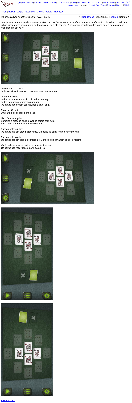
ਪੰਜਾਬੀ (128, 2)
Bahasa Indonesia (88, 2)
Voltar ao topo (8, 400)
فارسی (59, 2)
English (45, 2)
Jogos (20, 11)
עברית (73, 2)
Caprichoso (88, 17)
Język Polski (73, 5)
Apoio (49, 11)
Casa (3, 11)
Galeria (40, 11)
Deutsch (30, 2)
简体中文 (119, 5)
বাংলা (23, 2)
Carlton (114, 17)
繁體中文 (127, 5)
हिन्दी (78, 2)
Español (53, 2)
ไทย (97, 5)
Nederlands (120, 2)
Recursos (30, 11)
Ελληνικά (37, 2)
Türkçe (103, 5)
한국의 (112, 2)
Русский (92, 5)
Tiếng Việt (111, 5)
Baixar (11, 11)
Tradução (59, 11)
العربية (18, 2)
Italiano (99, 2)
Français (66, 2)
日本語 (105, 2)
